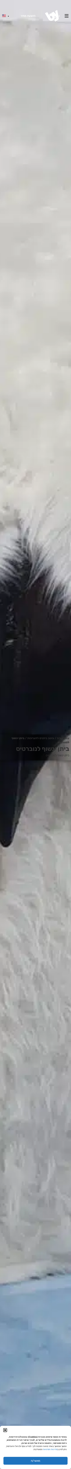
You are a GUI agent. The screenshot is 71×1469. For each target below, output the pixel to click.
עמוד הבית (63, 738)
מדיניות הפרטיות (50, 1449)
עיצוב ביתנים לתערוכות (40, 738)
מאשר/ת (35, 1460)
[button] (5, 1430)
